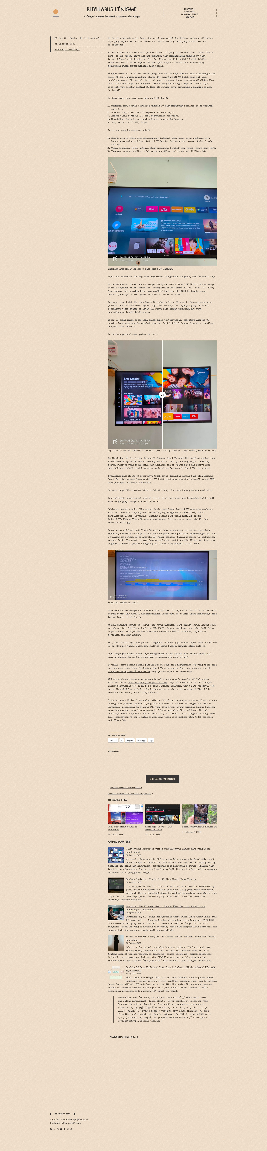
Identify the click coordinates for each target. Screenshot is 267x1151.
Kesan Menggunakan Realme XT (199, 826)
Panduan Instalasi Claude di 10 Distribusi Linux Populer (161, 879)
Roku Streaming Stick (202, 73)
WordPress (74, 1123)
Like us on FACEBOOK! (162, 779)
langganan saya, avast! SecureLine (129, 671)
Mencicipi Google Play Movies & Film (158, 828)
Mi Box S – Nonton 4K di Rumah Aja (77, 38)
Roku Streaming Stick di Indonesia (122, 828)
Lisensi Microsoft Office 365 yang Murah (129, 793)
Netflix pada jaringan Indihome (147, 682)
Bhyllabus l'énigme (112, 9)
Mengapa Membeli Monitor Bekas (126, 788)
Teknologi (73, 49)
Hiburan (59, 49)
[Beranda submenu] (194, 9)
